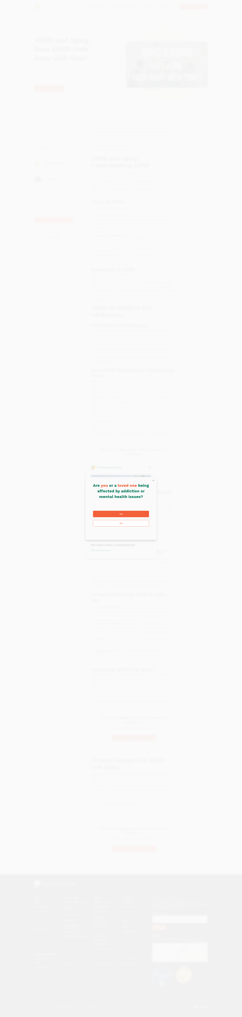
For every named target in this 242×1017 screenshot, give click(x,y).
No (121, 523)
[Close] (153, 480)
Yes (121, 514)
